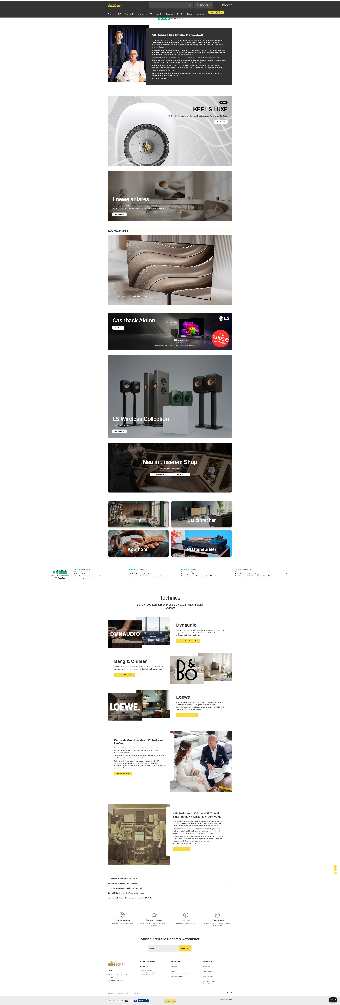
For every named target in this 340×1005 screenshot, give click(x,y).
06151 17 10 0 (115, 977)
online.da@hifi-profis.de (117, 980)
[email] (335, 873)
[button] (226, 5)
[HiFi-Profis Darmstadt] (117, 965)
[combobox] (171, 5)
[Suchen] (190, 5)
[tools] (335, 869)
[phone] (335, 866)
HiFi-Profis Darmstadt (227, 999)
